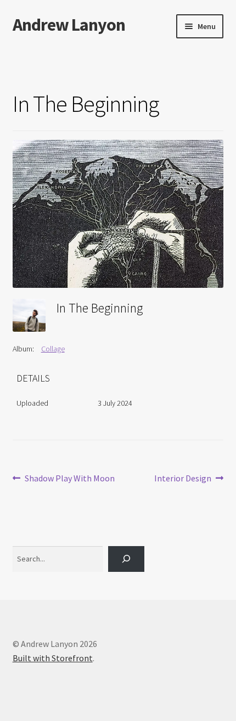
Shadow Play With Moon (69, 479)
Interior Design (182, 479)
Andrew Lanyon (69, 25)
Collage (53, 349)
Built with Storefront (53, 657)
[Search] (126, 559)
